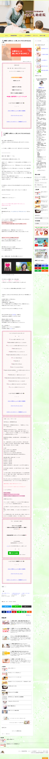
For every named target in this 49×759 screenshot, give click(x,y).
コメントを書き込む (17, 730)
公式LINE (14, 314)
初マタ (7, 601)
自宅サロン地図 (45, 751)
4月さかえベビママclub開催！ (40, 177)
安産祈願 (11, 601)
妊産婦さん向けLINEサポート (17, 121)
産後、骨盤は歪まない (39, 184)
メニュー (29, 751)
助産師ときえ (41, 87)
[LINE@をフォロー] (19, 612)
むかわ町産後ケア (34, 751)
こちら (11, 328)
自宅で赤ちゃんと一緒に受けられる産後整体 (41, 180)
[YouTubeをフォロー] (14, 612)
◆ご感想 (3, 601)
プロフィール (40, 751)
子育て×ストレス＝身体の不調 (40, 186)
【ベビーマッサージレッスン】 (17, 115)
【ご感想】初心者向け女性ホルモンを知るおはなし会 (16, 594)
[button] (47, 40)
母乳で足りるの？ (44, 66)
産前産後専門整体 (24, 751)
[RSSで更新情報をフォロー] (29, 612)
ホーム (20, 751)
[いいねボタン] (3, 586)
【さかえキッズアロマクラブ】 (41, 182)
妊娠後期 (14, 601)
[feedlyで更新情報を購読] (24, 612)
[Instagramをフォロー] (9, 612)
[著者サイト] (4, 612)
